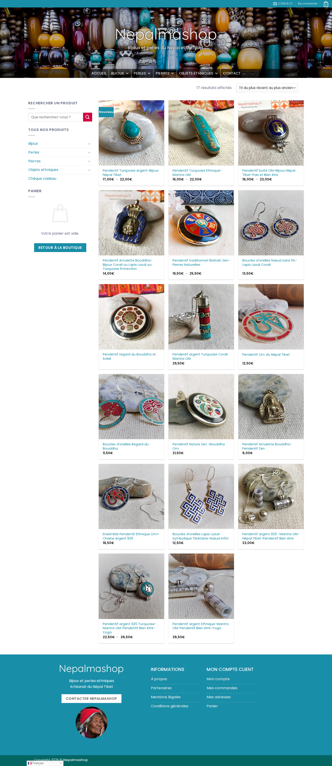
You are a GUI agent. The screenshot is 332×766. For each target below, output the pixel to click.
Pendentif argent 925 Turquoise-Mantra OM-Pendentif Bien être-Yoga (129, 628)
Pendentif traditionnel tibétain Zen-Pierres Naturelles (201, 262)
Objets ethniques (196, 73)
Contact (232, 73)
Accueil (98, 73)
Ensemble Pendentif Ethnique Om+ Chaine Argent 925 (131, 536)
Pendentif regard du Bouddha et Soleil (129, 356)
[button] (308, 3)
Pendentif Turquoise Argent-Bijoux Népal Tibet (131, 172)
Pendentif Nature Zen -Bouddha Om (199, 446)
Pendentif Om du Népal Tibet (266, 355)
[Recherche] (5, 38)
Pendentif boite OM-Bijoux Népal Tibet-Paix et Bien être (268, 172)
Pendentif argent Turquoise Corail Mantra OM (200, 356)
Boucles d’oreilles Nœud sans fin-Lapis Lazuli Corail (269, 262)
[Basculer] (89, 143)
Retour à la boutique (60, 247)
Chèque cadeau (42, 178)
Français (38, 763)
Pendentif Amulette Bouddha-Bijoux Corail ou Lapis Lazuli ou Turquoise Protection (127, 264)
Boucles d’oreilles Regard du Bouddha (126, 446)
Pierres (162, 73)
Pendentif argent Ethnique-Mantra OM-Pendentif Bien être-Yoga (201, 626)
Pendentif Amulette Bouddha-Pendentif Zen (267, 446)
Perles (140, 73)
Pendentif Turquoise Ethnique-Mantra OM (197, 172)
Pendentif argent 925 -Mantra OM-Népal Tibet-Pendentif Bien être (270, 536)
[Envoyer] (87, 117)
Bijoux (117, 73)
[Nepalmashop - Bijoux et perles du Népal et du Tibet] (166, 38)
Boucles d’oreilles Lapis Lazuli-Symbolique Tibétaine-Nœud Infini (200, 536)
